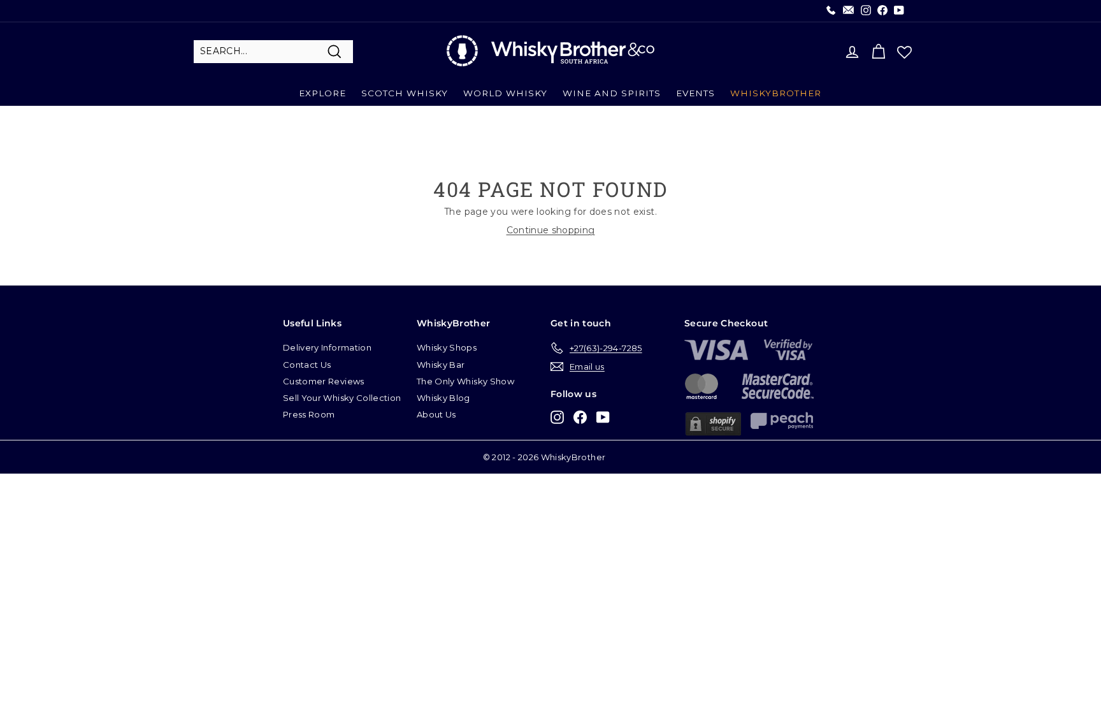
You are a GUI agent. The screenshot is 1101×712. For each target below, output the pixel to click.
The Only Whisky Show (465, 381)
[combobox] (273, 51)
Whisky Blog (443, 398)
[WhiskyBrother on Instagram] (557, 416)
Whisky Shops (447, 347)
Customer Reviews (323, 381)
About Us (436, 414)
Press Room (309, 414)
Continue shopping (551, 230)
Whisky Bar (441, 365)
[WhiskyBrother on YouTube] (603, 416)
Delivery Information (327, 347)
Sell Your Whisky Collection (342, 398)
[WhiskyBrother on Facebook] (580, 416)
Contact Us (307, 365)
